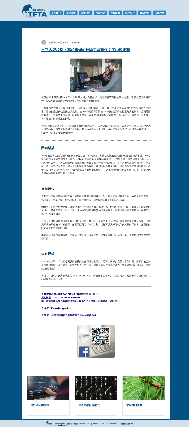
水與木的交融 (134, 405)
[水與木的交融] (144, 388)
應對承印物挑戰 (39, 405)
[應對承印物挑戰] (48, 388)
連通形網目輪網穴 (89, 405)
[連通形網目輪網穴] (96, 388)
